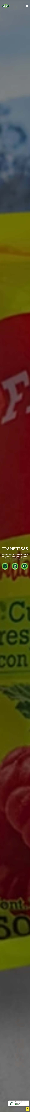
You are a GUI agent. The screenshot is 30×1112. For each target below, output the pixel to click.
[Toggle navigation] (27, 6)
